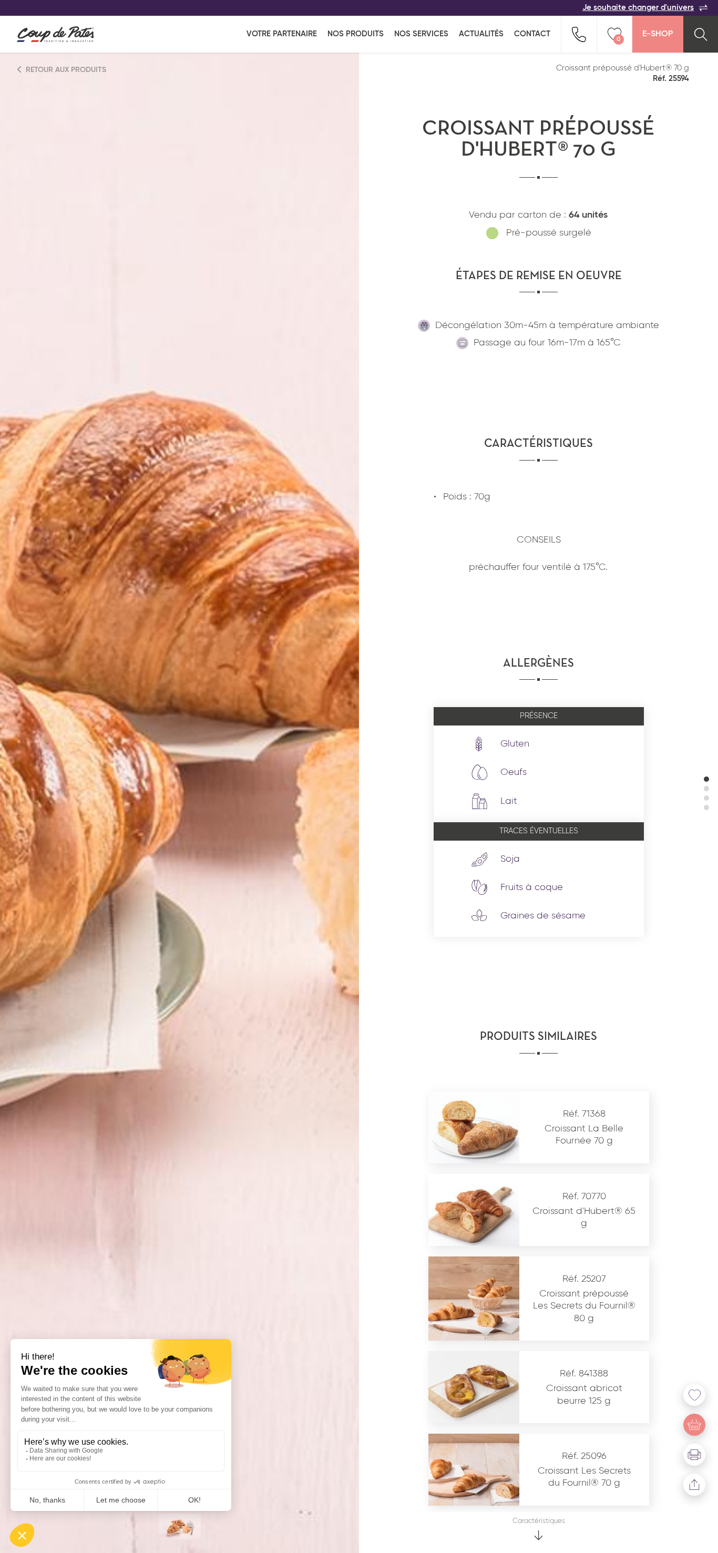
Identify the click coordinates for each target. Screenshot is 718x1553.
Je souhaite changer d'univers (638, 8)
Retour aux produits (65, 70)
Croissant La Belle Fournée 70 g (584, 1135)
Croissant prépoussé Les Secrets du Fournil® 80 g (584, 1306)
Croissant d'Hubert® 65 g (583, 1217)
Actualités (481, 34)
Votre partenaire (282, 34)
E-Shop (657, 34)
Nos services (421, 34)
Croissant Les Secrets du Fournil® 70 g (584, 1477)
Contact (532, 34)
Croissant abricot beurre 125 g (584, 1394)
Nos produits (355, 34)
